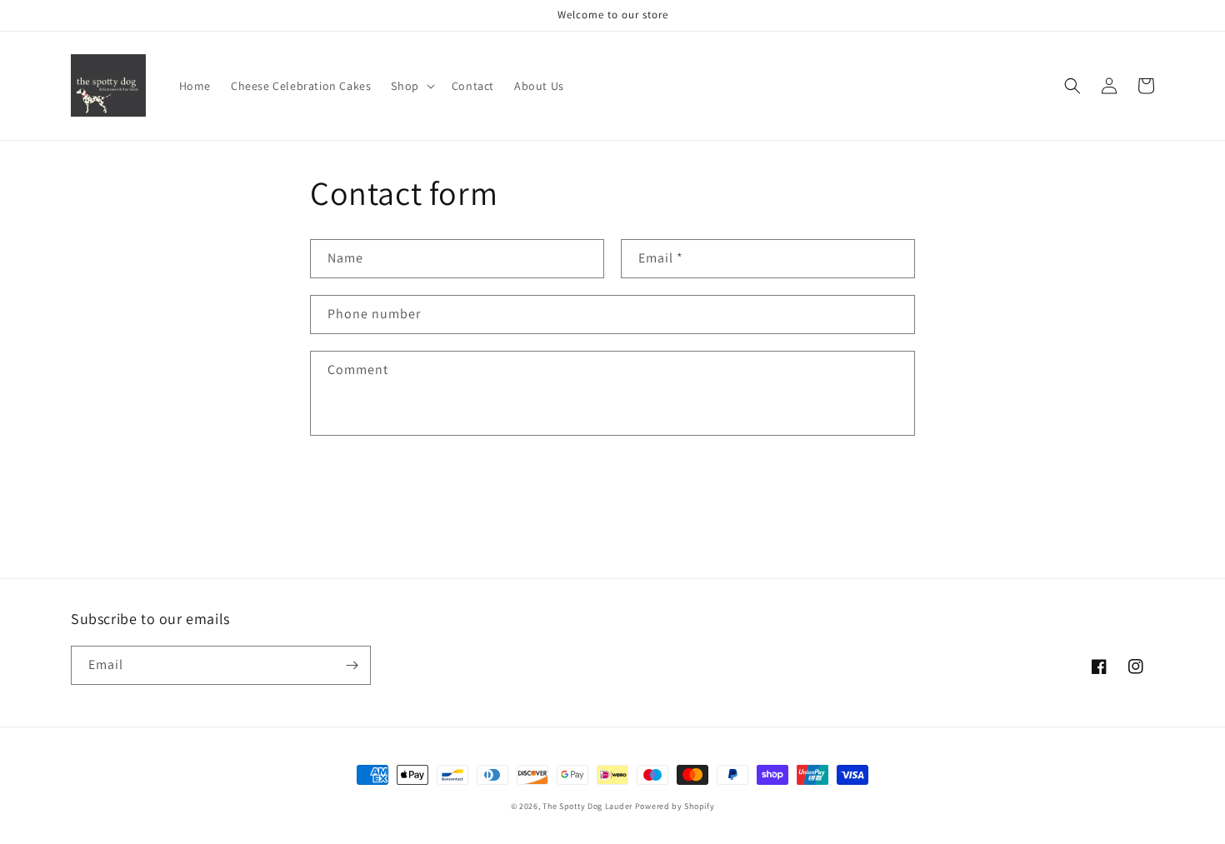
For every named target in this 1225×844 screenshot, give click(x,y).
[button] (411, 85)
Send (361, 488)
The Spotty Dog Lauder (587, 806)
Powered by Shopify (675, 806)
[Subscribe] (351, 665)
